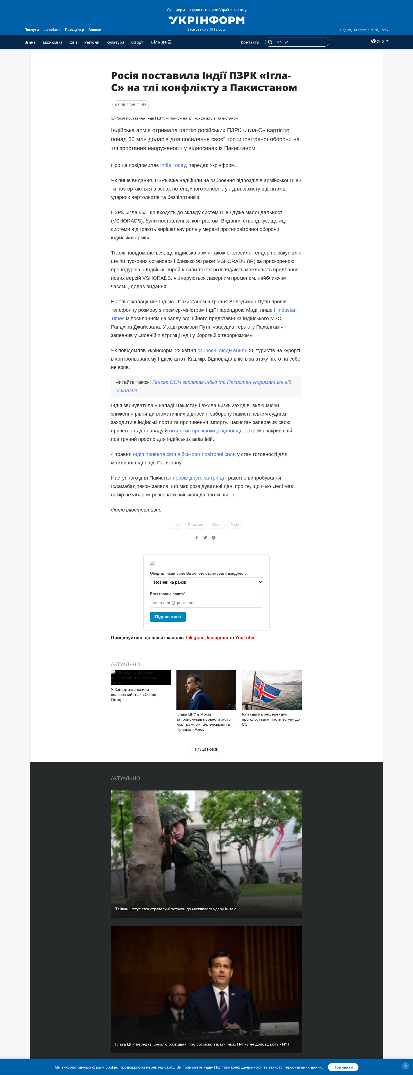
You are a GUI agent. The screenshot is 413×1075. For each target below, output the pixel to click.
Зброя (217, 525)
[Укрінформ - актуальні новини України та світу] (206, 20)
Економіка (53, 42)
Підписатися (168, 616)
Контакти (250, 42)
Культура (115, 42)
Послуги (31, 29)
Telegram (195, 637)
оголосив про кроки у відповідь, (206, 431)
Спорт (137, 42)
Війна (30, 42)
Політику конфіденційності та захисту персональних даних (268, 1067)
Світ (73, 42)
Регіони (91, 42)
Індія (175, 525)
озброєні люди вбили (223, 350)
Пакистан (195, 525)
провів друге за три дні (200, 478)
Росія (234, 525)
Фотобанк (52, 29)
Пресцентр (74, 29)
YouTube (244, 637)
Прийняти (343, 1067)
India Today (173, 165)
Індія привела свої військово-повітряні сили (185, 454)
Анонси (94, 29)
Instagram (217, 637)
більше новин (206, 749)
